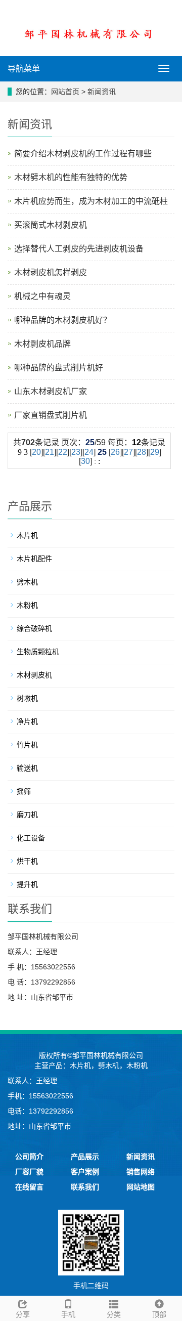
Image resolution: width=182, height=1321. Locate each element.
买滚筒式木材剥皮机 (50, 225)
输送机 (27, 768)
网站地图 (140, 1187)
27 (128, 452)
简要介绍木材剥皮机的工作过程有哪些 (83, 153)
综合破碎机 (34, 628)
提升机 (27, 884)
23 (75, 452)
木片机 (27, 535)
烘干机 (27, 861)
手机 (68, 1314)
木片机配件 (34, 559)
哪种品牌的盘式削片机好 (58, 367)
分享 (23, 1314)
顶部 (159, 1314)
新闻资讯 (101, 92)
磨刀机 (27, 815)
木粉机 (27, 605)
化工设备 (31, 838)
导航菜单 (24, 68)
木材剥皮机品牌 (42, 343)
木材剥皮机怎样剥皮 (50, 272)
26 (115, 452)
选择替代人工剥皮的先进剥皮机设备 (79, 248)
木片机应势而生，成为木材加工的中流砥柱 (91, 201)
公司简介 (29, 1157)
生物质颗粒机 (38, 652)
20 (36, 452)
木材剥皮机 (34, 675)
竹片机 (27, 745)
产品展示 (85, 1157)
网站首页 (65, 92)
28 (141, 452)
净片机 (27, 721)
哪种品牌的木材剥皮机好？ (62, 320)
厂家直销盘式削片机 (50, 415)
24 (89, 452)
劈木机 (27, 582)
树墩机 (27, 698)
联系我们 (85, 1187)
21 (49, 452)
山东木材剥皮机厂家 (50, 391)
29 (154, 452)
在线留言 (29, 1187)
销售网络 (140, 1172)
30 (85, 461)
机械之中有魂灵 (42, 296)
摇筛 (24, 791)
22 (62, 452)
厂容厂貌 (29, 1172)
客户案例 (85, 1172)
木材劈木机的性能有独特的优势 (70, 177)
